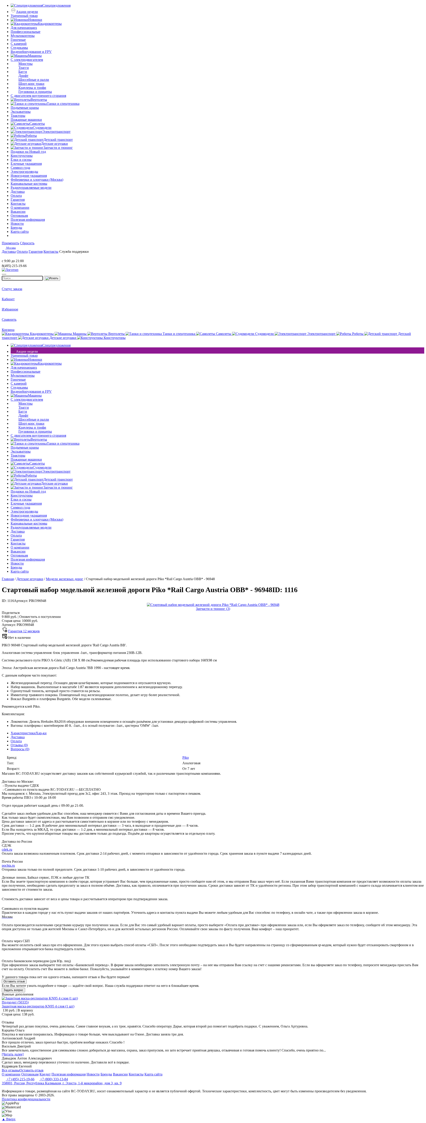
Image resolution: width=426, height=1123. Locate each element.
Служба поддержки (74, 251)
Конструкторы (22, 155)
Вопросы (20, 749)
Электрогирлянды (24, 171)
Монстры (25, 64)
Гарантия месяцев (24, 631)
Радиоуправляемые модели (31, 187)
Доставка (18, 737)
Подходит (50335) (15, 1002)
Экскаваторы (21, 111)
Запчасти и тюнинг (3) (213, 609)
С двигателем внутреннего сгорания (38, 96)
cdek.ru (7, 849)
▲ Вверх (9, 1119)
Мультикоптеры (23, 36)
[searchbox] (22, 278)
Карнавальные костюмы (29, 183)
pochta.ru (8, 865)
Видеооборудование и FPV (31, 52)
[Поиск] (52, 278)
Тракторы (18, 115)
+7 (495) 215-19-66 (20, 1079)
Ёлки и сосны (21, 159)
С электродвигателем (27, 60)
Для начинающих (24, 28)
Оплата (16, 741)
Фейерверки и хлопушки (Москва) (37, 179)
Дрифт (23, 76)
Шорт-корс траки (31, 84)
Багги (22, 72)
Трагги (23, 68)
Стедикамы (19, 48)
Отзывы (19, 745)
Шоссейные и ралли (33, 80)
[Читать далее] (13, 1054)
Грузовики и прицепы (35, 92)
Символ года (20, 167)
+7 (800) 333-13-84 (53, 1079)
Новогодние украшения (29, 175)
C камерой (19, 44)
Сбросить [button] (27, 243)
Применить (10, 243)
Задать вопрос (13, 990)
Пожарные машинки (26, 119)
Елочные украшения (26, 163)
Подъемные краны (25, 108)
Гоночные (18, 40)
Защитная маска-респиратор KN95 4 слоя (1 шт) (38, 1006)
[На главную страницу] (15, 257)
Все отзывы (11, 1070)
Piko (185, 757)
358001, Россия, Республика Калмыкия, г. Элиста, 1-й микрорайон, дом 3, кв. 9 (62, 1083)
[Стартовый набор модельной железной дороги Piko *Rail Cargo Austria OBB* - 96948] (213, 605)
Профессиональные (25, 32)
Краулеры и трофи (32, 88)
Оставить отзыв (14, 981)
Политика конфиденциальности (26, 1099)
